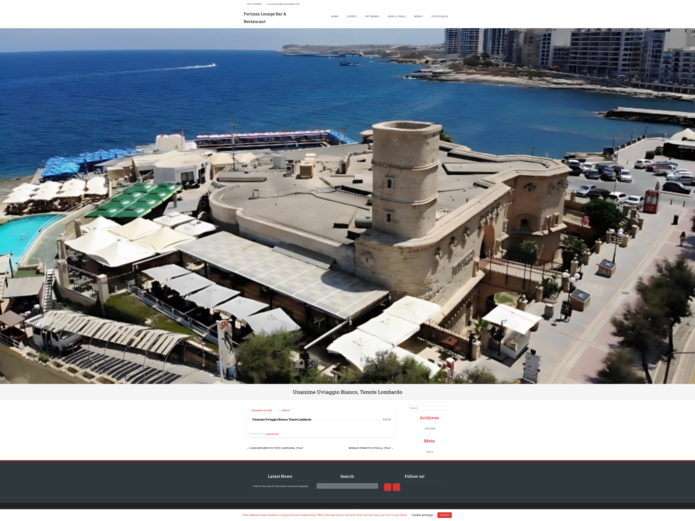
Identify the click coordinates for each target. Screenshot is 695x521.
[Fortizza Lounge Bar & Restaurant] (347, 381)
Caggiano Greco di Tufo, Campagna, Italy (275, 447)
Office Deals (439, 16)
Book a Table (396, 16)
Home (334, 16)
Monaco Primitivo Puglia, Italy (371, 447)
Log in (429, 451)
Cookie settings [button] (422, 515)
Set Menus (372, 16)
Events (352, 16)
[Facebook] (450, 3)
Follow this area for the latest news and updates (280, 486)
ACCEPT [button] (445, 515)
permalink (272, 433)
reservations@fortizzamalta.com (283, 4)
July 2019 (430, 428)
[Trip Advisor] (396, 487)
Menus (418, 16)
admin (286, 410)
